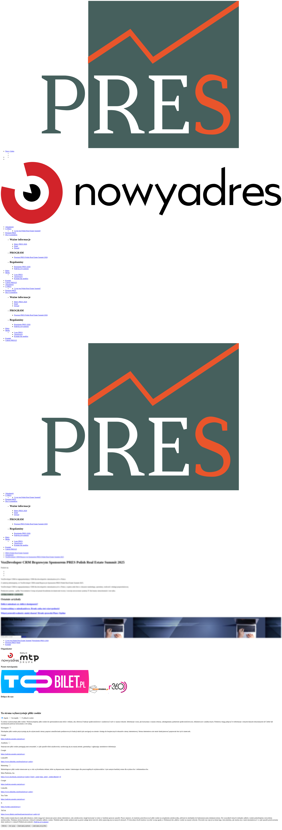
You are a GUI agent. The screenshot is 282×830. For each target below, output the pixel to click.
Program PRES (10, 233)
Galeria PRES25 (11, 282)
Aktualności (9, 227)
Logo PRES (18, 275)
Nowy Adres (9, 151)
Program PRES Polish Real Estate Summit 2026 (31, 257)
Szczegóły (15, 718)
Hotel (16, 246)
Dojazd (16, 248)
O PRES (8, 229)
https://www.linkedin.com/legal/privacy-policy (17, 762)
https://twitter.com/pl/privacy (11, 807)
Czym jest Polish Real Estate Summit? (27, 231)
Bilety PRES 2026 (20, 244)
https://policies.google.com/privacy (13, 739)
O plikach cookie (28, 718)
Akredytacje (18, 277)
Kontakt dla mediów (21, 279)
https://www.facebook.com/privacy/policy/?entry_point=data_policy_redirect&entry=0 (31, 777)
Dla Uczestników (11, 235)
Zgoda (6, 718)
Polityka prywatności (21, 269)
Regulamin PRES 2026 (22, 267)
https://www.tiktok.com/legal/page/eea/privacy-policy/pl (20, 814)
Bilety (7, 271)
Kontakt (8, 281)
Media (7, 273)
